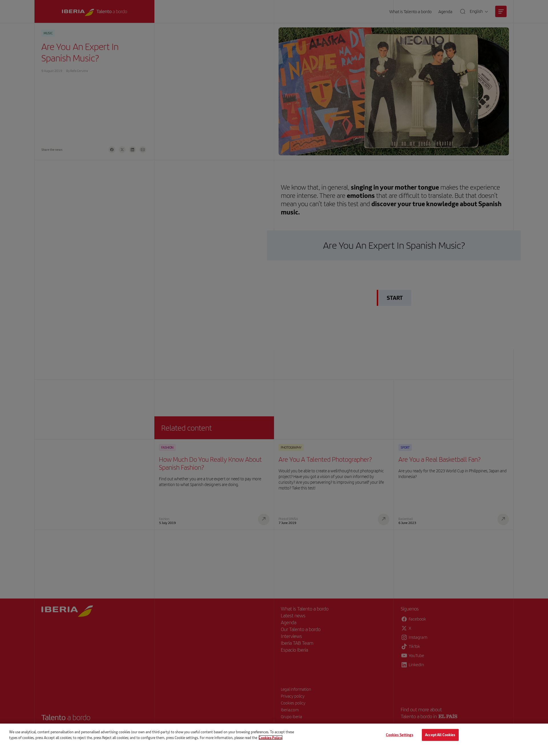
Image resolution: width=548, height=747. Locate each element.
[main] (274, 735)
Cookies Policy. (271, 737)
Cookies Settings (399, 734)
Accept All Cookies (440, 734)
